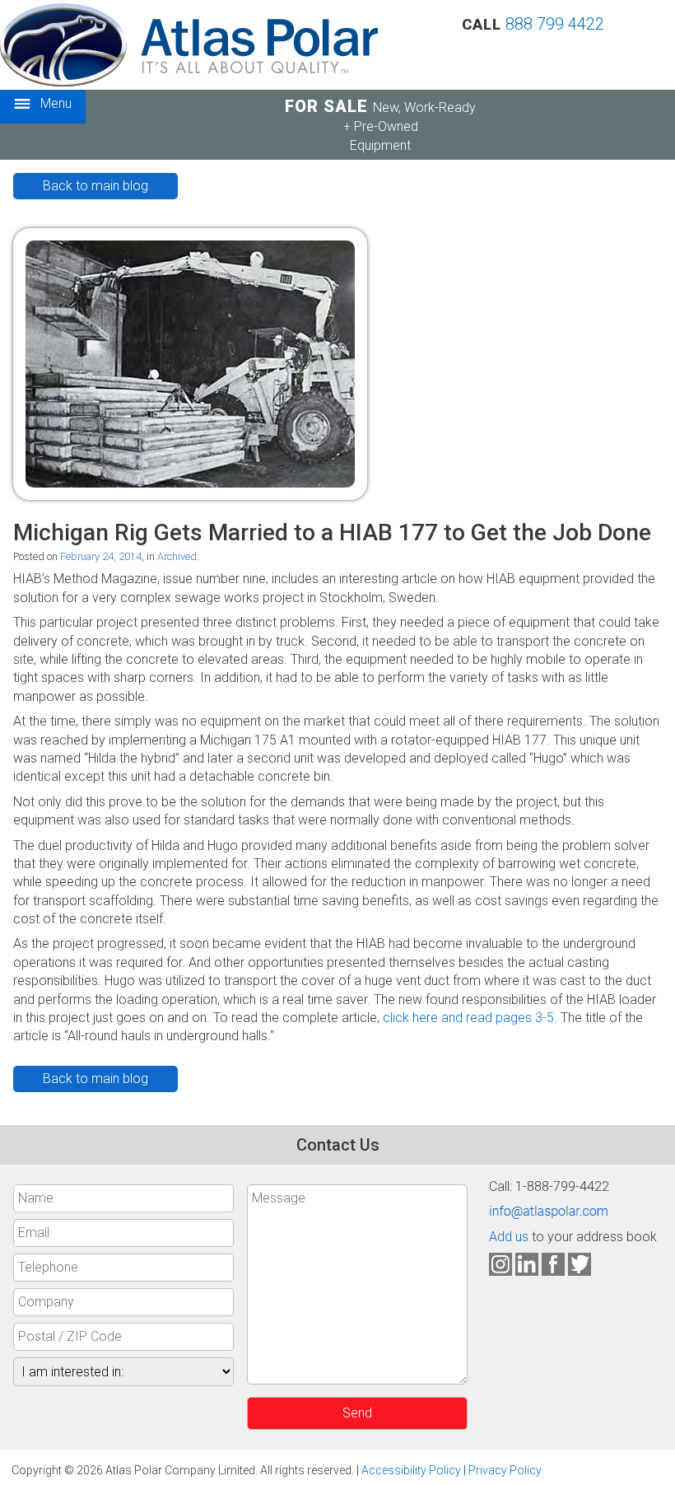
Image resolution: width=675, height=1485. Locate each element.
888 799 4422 (554, 24)
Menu (54, 103)
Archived (177, 556)
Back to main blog (95, 186)
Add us (508, 1237)
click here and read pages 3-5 (468, 1017)
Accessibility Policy (411, 1470)
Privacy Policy (505, 1470)
